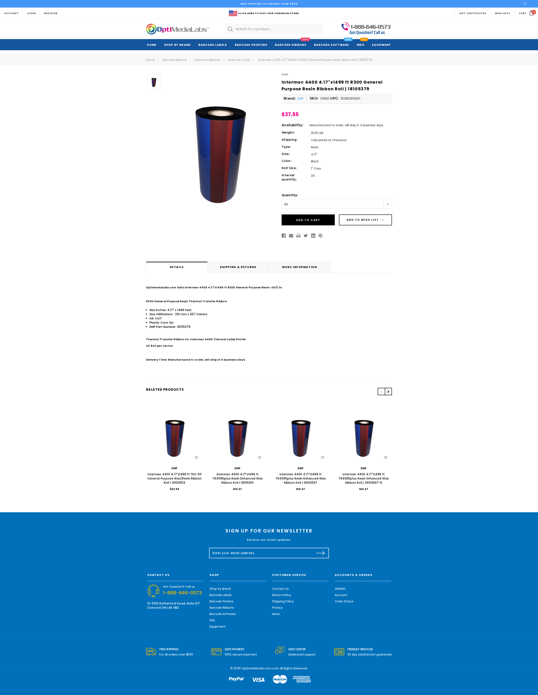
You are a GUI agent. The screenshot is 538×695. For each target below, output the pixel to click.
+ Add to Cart (174, 435)
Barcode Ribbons (290, 45)
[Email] (291, 236)
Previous (381, 391)
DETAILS (177, 267)
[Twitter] (306, 236)
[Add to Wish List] (196, 458)
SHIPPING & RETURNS (238, 267)
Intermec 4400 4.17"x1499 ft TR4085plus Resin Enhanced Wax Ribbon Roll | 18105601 (237, 478)
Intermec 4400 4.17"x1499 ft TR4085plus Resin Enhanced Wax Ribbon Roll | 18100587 (301, 478)
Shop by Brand (177, 45)
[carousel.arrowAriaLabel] (151, 652)
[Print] (298, 236)
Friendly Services (360, 649)
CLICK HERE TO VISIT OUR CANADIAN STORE (268, 13)
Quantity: (290, 195)
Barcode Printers (251, 45)
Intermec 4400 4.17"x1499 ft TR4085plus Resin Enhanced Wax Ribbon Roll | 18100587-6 (364, 478)
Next (388, 391)
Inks (360, 45)
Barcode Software (331, 45)
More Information (299, 267)
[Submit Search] (230, 29)
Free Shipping (169, 649)
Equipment (381, 45)
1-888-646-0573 (182, 593)
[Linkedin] (313, 236)
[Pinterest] (320, 236)
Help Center (297, 649)
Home (151, 45)
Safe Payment (234, 649)
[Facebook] (284, 236)
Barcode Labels (212, 45)
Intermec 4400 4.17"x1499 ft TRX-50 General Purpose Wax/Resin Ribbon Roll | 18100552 (174, 478)
